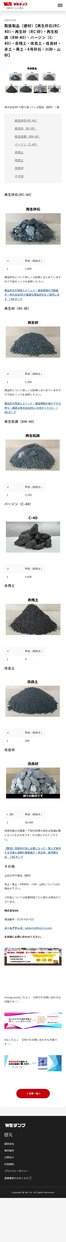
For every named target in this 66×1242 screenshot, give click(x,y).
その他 (19, 176)
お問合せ (9, 1157)
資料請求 (9, 1150)
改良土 (19, 160)
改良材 (19, 168)
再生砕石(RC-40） (26, 120)
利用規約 (9, 1164)
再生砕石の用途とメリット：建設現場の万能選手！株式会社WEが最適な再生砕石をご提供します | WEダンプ (32, 294)
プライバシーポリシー (16, 1171)
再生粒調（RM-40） (28, 136)
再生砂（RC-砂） (26, 128)
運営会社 (9, 1143)
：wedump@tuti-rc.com (28, 928)
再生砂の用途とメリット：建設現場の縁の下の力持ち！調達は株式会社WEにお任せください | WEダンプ (32, 408)
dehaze (60, 5)
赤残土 (19, 152)
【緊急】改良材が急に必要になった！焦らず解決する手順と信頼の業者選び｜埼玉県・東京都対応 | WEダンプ (32, 852)
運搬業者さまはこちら (16, 1178)
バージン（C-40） (26, 144)
